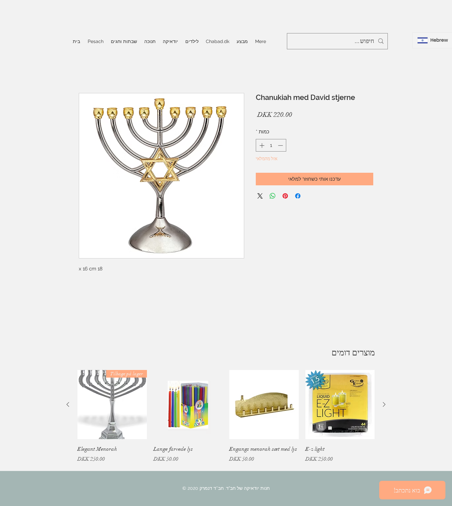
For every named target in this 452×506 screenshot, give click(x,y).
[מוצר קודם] (384, 404)
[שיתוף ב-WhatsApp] (273, 196)
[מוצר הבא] (68, 404)
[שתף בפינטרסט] (285, 196)
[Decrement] (281, 145)
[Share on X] (260, 196)
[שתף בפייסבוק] (298, 196)
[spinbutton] (271, 145)
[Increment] (261, 145)
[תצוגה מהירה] (340, 404)
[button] (124, 41)
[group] (226, 421)
